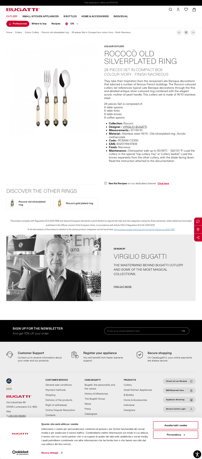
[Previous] (179, 32)
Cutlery (12, 16)
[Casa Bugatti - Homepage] (23, 10)
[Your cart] (194, 9)
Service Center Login (176, 409)
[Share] (198, 237)
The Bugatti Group (95, 398)
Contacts (50, 415)
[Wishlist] (186, 9)
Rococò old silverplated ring (55, 32)
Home (9, 32)
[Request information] (198, 221)
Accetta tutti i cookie (175, 425)
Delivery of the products (58, 400)
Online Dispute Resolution (60, 410)
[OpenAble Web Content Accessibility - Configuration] (197, 454)
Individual (121, 16)
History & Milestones (96, 393)
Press (88, 408)
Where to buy (39, 23)
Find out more (123, 286)
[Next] (193, 32)
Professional (20, 23)
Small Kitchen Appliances (40, 16)
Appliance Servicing (175, 399)
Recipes (56, 23)
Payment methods (55, 390)
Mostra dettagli (49, 452)
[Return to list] (186, 32)
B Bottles (70, 16)
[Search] (170, 9)
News (88, 403)
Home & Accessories (95, 16)
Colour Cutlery (32, 32)
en (72, 23)
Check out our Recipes (176, 381)
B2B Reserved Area (175, 390)
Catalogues (91, 413)
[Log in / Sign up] (178, 9)
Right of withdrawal (56, 405)
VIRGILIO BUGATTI (135, 127)
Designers (129, 410)
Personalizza (174, 434)
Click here (163, 183)
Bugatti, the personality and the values (100, 386)
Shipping (50, 395)
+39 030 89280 (17, 416)
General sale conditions (58, 384)
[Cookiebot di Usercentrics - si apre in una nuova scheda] (20, 452)
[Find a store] (198, 229)
